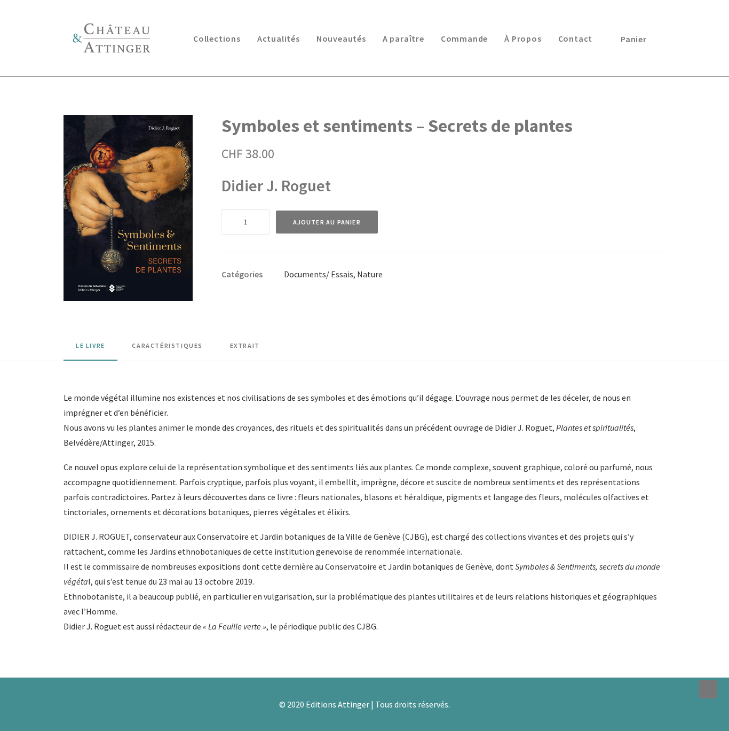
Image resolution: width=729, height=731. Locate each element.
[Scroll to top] (708, 688)
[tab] (167, 349)
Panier (634, 39)
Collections (217, 38)
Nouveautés (341, 38)
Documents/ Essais (318, 274)
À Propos (522, 38)
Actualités (278, 38)
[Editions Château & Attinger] (112, 38)
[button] (128, 208)
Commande (464, 38)
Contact (575, 38)
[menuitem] (217, 38)
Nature (370, 274)
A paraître (403, 38)
